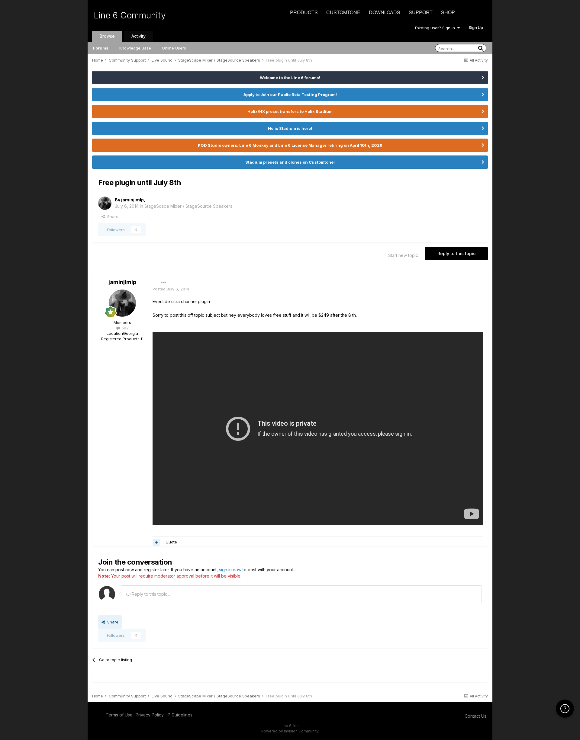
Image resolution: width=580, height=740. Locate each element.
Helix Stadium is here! (290, 128)
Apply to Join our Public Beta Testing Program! (290, 94)
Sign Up (476, 27)
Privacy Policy (150, 714)
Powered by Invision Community (290, 731)
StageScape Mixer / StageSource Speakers (188, 206)
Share (111, 216)
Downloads (384, 12)
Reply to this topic (456, 253)
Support (421, 12)
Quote (171, 542)
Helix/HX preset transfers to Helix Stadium (290, 111)
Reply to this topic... (150, 594)
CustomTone (343, 12)
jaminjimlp (132, 199)
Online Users (174, 48)
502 (124, 327)
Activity (138, 36)
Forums (100, 48)
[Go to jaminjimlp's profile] (104, 203)
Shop (448, 12)
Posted (171, 289)
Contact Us (475, 716)
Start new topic (403, 255)
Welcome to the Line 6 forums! (290, 77)
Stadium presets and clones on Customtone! (290, 162)
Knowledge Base (135, 48)
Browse (107, 36)
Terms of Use (119, 714)
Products (304, 12)
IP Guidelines (179, 714)
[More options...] (163, 282)
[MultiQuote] (156, 542)
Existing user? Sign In (436, 27)
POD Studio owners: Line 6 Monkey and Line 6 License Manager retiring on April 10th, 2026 (290, 145)
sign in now (230, 569)
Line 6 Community (130, 15)
